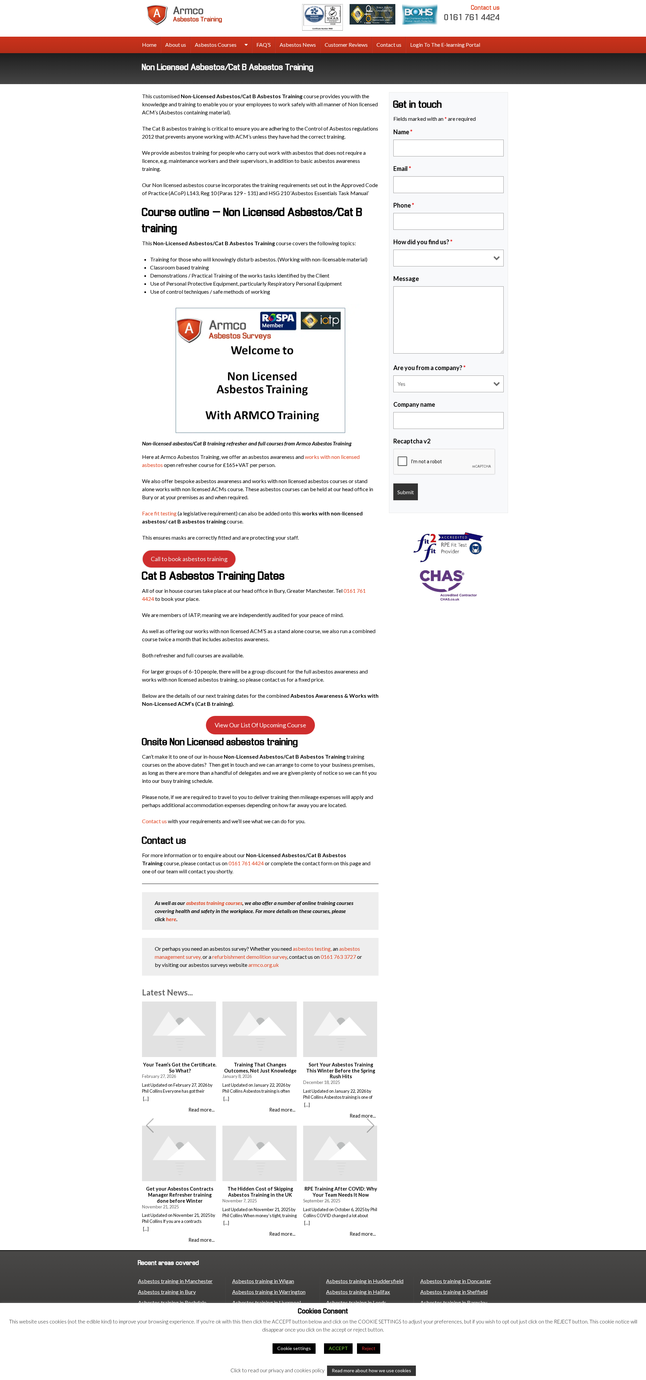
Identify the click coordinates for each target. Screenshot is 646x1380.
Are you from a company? (429, 367)
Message (406, 278)
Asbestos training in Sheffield (454, 1291)
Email (402, 168)
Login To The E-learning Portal (445, 44)
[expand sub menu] (246, 45)
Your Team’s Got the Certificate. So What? (179, 1068)
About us (175, 44)
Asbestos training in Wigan (263, 1281)
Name (402, 132)
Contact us (388, 44)
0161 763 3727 (338, 956)
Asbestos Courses (216, 44)
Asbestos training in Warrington (269, 1291)
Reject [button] (368, 1348)
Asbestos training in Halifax (358, 1291)
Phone (403, 205)
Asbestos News (298, 44)
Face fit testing (159, 513)
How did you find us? (423, 242)
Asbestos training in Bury (167, 1291)
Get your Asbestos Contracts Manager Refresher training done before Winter (179, 1194)
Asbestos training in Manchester (175, 1281)
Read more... (201, 1110)
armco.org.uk (263, 964)
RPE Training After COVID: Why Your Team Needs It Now (340, 1192)
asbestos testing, (313, 948)
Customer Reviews (346, 44)
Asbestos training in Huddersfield (364, 1281)
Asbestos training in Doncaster (455, 1281)
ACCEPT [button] (338, 1348)
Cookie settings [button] (294, 1348)
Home (149, 44)
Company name (414, 404)
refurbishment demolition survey (249, 956)
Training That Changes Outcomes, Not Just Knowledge (260, 1068)
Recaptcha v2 (411, 441)
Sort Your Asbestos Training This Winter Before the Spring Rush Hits (340, 1070)
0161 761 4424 (472, 13)
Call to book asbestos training (189, 558)
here (171, 919)
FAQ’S (263, 44)
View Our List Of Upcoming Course (260, 725)
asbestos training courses (214, 903)
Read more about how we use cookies (371, 1370)
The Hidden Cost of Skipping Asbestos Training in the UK (260, 1192)
